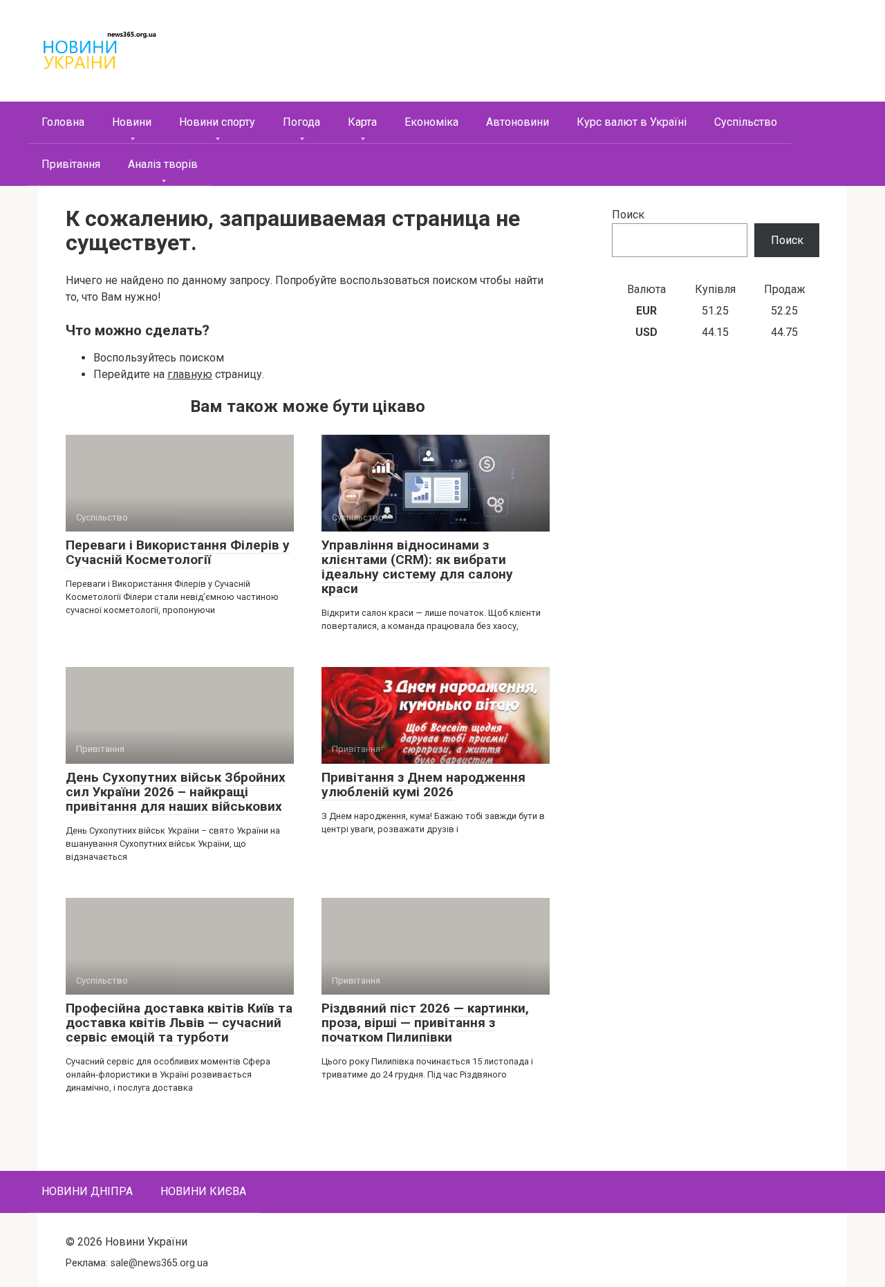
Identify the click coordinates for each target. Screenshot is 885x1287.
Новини (131, 122)
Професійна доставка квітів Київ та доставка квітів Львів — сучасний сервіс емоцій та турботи (179, 1022)
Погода (301, 122)
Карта (362, 122)
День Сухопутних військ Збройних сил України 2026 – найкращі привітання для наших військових (176, 791)
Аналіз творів (163, 164)
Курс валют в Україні (632, 122)
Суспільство (745, 122)
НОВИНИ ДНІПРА (87, 1191)
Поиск (628, 214)
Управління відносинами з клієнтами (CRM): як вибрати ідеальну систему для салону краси (417, 566)
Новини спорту (217, 122)
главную (189, 374)
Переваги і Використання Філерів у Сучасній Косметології (178, 552)
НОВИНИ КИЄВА (203, 1191)
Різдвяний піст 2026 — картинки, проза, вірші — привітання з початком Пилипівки (425, 1022)
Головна (62, 122)
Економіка (431, 122)
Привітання (70, 164)
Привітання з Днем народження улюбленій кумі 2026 (423, 784)
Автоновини (517, 122)
